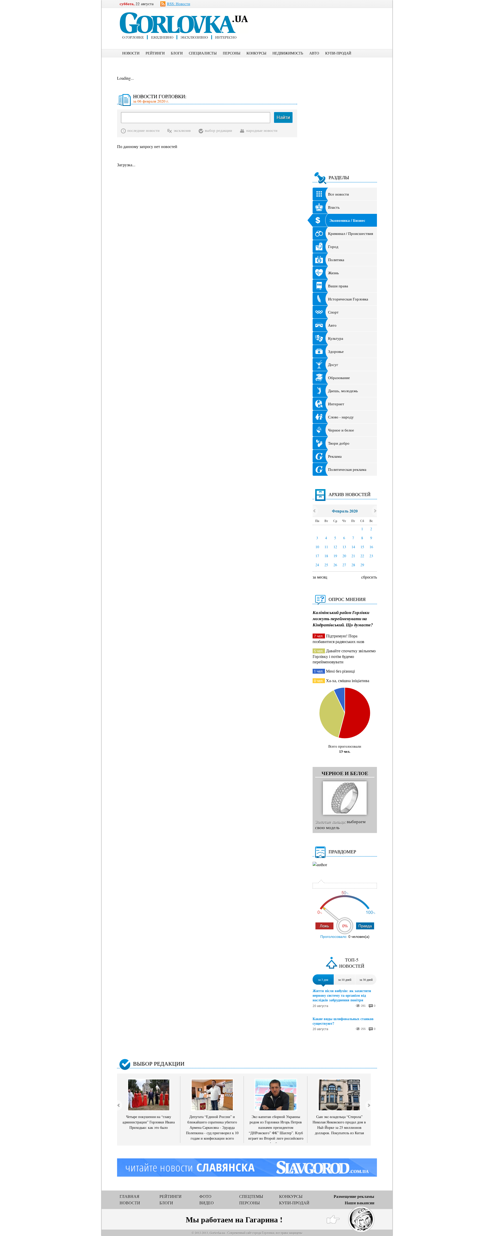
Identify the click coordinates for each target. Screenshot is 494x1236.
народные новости (261, 130)
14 (353, 546)
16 (371, 546)
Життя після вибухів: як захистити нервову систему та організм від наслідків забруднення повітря (342, 995)
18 (326, 555)
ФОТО (205, 1196)
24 (317, 564)
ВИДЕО (206, 1202)
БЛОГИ (177, 53)
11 (326, 546)
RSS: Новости (178, 3)
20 (344, 555)
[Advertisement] (321, 19)
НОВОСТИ (130, 53)
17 (317, 555)
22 (362, 555)
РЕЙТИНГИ (155, 53)
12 (335, 546)
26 (335, 564)
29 (362, 564)
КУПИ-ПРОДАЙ (338, 53)
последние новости (143, 130)
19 (335, 555)
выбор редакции (218, 130)
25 (326, 564)
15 (362, 546)
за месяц (320, 577)
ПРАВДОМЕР (342, 851)
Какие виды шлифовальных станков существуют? (343, 1021)
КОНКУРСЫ (256, 53)
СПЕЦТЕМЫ (251, 1196)
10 (317, 546)
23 (371, 555)
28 (353, 564)
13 (344, 546)
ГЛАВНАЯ (129, 1196)
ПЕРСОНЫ (231, 53)
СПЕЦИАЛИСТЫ (203, 53)
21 (353, 555)
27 (344, 564)
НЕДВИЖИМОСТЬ (287, 53)
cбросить (369, 577)
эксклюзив (182, 130)
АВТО (314, 53)
